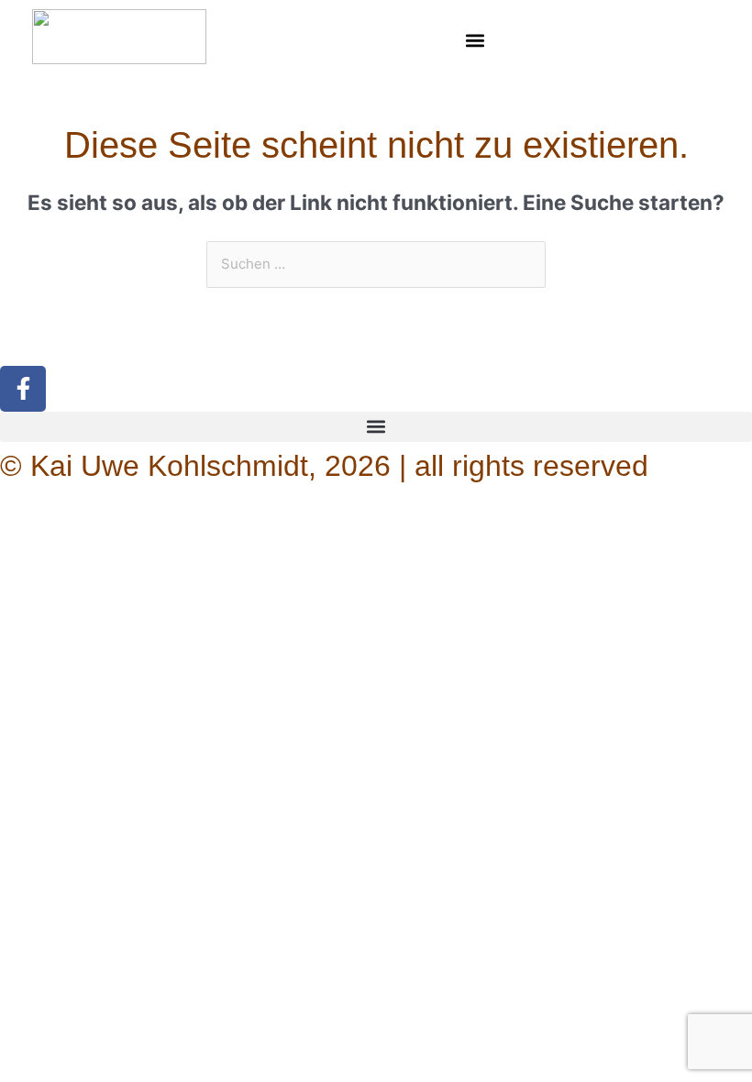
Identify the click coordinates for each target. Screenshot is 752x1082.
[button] (474, 40)
